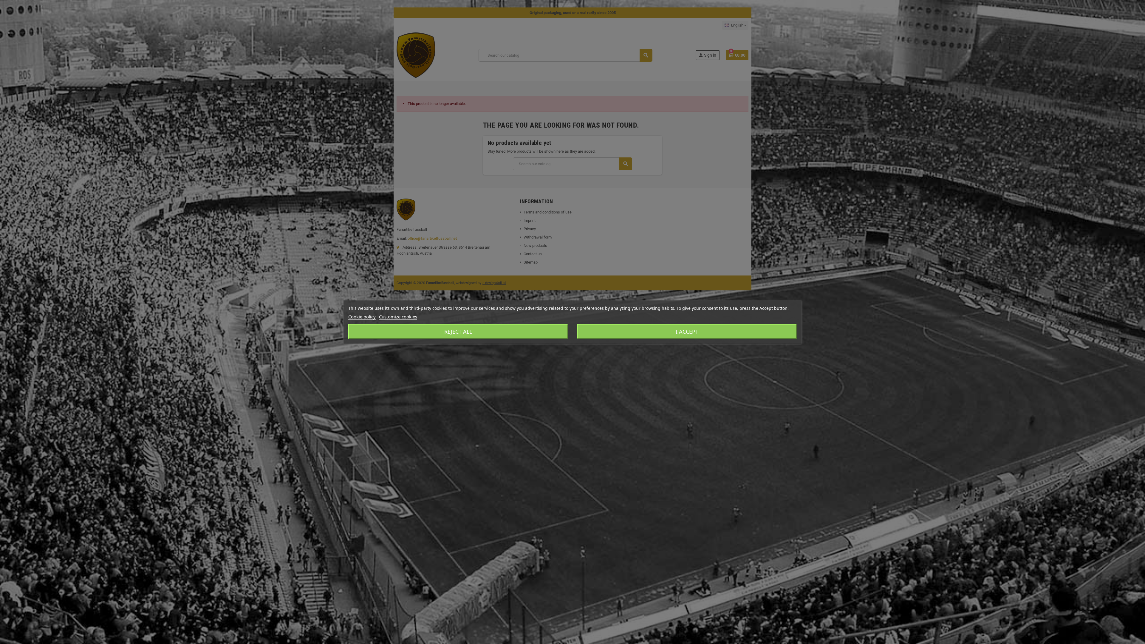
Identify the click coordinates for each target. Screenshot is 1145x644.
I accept (687, 331)
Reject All (458, 331)
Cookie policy (362, 317)
